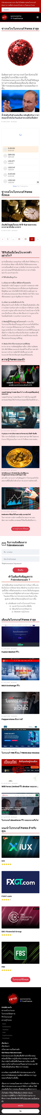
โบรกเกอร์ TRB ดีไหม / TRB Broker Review (20, 752)
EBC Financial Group (12, 931)
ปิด (20, 1111)
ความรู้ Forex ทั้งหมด (20, 529)
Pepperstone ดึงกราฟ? (12, 719)
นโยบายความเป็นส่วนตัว (11, 1049)
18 (19, 239)
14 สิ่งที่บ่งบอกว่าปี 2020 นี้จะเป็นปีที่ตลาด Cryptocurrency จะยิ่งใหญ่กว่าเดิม (15, 474)
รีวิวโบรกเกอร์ (7, 1017)
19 (25, 239)
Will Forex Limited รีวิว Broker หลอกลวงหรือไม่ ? (20, 787)
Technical (5, 1029)
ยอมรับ (20, 1106)
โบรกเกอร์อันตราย (8, 1014)
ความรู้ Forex (7, 1020)
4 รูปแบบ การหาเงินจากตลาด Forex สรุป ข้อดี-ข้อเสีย (19, 433)
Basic (4, 1024)
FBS (3, 966)
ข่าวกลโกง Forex (8, 1010)
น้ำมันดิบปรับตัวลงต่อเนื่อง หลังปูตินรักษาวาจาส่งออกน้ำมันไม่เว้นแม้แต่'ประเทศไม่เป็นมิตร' (20, 116)
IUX (3, 861)
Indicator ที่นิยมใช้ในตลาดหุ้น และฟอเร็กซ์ (16, 514)
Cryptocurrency (7, 1035)
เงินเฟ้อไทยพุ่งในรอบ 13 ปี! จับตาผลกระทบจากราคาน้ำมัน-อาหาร (19, 225)
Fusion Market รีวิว (10, 652)
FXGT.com (7, 896)
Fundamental (6, 1027)
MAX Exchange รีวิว (11, 685)
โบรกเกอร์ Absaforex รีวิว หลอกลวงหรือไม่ (20, 820)
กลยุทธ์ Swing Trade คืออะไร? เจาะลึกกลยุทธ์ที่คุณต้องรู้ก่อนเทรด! (20, 393)
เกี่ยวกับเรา (6, 1046)
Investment (5, 1038)
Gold (3, 1032)
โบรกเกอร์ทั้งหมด (20, 979)
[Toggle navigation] (37, 17)
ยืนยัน (20, 570)
